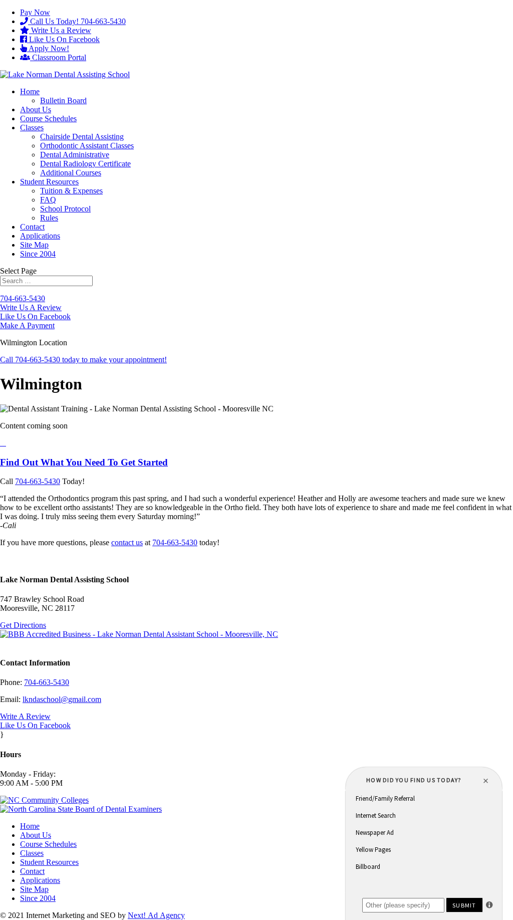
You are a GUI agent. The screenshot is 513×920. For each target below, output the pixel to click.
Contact (32, 226)
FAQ (48, 199)
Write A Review (25, 716)
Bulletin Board (63, 100)
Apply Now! (48, 48)
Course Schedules (48, 118)
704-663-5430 (22, 298)
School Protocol (65, 208)
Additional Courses (70, 172)
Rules (49, 217)
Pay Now (35, 12)
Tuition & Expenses (71, 190)
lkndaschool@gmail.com (62, 699)
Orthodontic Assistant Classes (87, 145)
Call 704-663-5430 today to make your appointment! (83, 359)
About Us (35, 109)
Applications (40, 236)
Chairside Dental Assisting (82, 136)
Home (30, 91)
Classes (32, 127)
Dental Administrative (74, 154)
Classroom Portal (58, 57)
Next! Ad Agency (156, 915)
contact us (127, 542)
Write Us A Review (31, 307)
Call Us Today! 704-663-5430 (77, 21)
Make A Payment (27, 325)
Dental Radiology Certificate (85, 163)
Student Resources (49, 181)
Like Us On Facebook (63, 39)
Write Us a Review (60, 30)
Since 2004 (38, 254)
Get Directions (23, 625)
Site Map (34, 245)
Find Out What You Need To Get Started (84, 462)
